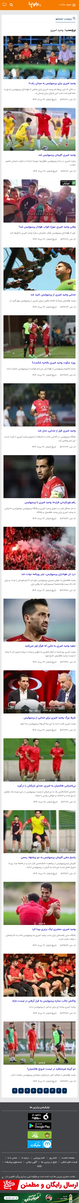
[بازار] (39, 1135)
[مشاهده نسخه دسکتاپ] (4, 4)
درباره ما (26, 1158)
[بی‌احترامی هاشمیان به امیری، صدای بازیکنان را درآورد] (39, 759)
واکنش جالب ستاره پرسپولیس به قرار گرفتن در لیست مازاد (44, 1001)
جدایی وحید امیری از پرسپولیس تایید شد (53, 295)
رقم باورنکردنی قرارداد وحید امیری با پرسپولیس (50, 502)
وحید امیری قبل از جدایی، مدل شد (57, 431)
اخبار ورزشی (39, 1158)
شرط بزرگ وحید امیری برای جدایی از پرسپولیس (50, 718)
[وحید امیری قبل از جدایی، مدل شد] (39, 404)
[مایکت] (39, 1144)
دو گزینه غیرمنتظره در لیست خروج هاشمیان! (51, 1069)
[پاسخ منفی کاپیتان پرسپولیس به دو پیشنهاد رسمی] (39, 831)
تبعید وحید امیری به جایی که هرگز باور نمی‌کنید (50, 646)
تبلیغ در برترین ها (49, 1162)
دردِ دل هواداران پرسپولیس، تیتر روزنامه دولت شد (48, 574)
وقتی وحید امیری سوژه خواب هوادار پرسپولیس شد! (47, 227)
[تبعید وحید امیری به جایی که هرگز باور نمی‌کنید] (39, 620)
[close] (2, 1177)
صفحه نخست (68, 1158)
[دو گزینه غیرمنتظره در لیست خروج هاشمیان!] (39, 1043)
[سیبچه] (39, 1117)
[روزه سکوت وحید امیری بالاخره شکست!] (39, 336)
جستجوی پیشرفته (13, 1162)
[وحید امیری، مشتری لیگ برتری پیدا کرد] (39, 903)
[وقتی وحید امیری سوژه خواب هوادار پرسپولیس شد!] (39, 201)
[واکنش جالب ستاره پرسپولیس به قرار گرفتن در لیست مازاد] (39, 975)
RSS (39, 1166)
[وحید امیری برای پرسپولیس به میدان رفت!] (39, 57)
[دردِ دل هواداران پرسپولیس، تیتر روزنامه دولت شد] (39, 548)
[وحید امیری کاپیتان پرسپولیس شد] (39, 129)
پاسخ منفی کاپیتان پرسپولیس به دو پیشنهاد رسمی (48, 857)
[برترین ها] (35, 5)
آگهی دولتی (31, 1162)
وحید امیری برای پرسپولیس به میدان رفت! (52, 83)
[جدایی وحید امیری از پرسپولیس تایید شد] (39, 269)
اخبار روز (53, 1158)
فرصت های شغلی (69, 1162)
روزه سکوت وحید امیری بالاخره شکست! (54, 363)
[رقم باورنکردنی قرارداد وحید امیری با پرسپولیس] (39, 476)
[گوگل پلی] (39, 1126)
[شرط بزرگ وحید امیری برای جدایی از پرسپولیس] (39, 691)
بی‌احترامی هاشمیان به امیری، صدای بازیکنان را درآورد (46, 786)
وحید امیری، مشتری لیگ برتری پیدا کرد (54, 929)
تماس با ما (13, 1158)
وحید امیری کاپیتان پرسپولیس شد (57, 155)
